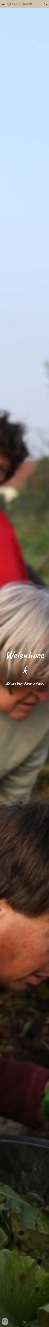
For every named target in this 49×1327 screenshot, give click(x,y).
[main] (24, 667)
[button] (3, 4)
